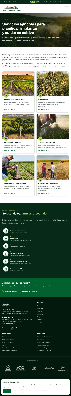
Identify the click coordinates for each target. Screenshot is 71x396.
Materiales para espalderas (9, 350)
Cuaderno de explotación (44, 350)
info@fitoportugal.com (8, 323)
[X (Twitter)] (20, 328)
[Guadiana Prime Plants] (34, 368)
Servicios (39, 311)
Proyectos (40, 314)
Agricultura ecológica (8, 339)
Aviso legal (17, 379)
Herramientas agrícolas (8, 348)
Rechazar (17, 391)
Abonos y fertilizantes (8, 342)
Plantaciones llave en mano (44, 337)
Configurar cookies (51, 379)
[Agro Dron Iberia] (8, 368)
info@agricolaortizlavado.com (20, 313)
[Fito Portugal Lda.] (63, 368)
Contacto (39, 322)
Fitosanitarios (6, 337)
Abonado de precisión (43, 345)
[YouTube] (16, 328)
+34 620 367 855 (7, 321)
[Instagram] (12, 328)
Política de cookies (39, 379)
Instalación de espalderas (44, 342)
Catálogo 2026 (41, 319)
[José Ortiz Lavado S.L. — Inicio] (11, 8)
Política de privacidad (28, 379)
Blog (38, 317)
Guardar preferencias (42, 391)
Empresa (39, 306)
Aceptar (7, 391)
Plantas (4, 345)
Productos (40, 308)
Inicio (3, 19)
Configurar (28, 391)
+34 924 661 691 (11, 291)
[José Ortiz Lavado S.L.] (49, 368)
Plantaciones (40, 339)
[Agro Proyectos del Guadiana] (20, 368)
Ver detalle (8, 109)
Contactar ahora (28, 291)
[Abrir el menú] (67, 8)
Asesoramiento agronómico (44, 348)
